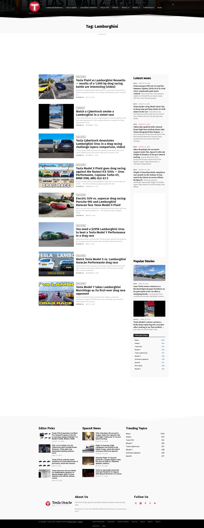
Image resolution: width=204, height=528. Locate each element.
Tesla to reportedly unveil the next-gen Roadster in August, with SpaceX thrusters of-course (109, 472)
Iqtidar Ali (80, 97)
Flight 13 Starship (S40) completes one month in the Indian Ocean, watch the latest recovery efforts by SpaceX (108, 448)
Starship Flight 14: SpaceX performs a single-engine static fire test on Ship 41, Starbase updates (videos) (108, 460)
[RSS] (155, 503)
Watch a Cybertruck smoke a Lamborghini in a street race (95, 113)
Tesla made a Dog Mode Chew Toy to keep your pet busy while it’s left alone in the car (149, 109)
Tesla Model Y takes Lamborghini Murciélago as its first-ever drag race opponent (100, 290)
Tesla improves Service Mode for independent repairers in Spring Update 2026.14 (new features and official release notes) (64, 474)
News (135, 83)
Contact (80, 522)
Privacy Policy (72, 522)
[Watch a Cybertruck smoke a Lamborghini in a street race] (56, 116)
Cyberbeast (80, 108)
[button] (173, 4)
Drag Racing (81, 77)
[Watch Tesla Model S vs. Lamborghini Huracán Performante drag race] (56, 264)
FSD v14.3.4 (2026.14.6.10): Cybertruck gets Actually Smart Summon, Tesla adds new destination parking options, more (64, 449)
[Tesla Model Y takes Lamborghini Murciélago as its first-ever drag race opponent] (56, 293)
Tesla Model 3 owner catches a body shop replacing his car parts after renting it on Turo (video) (148, 324)
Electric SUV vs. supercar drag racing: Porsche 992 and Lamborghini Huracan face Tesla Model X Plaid (101, 202)
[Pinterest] (150, 503)
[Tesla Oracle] (34, 7)
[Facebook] (145, 503)
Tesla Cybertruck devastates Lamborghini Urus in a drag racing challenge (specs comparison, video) (100, 144)
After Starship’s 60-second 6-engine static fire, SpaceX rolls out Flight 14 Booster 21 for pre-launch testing (108, 436)
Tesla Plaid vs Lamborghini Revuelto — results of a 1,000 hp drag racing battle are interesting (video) (100, 83)
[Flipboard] (140, 503)
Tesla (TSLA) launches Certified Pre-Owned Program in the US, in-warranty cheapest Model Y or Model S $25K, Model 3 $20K (65, 436)
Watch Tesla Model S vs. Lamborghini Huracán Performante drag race (101, 260)
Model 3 (136, 319)
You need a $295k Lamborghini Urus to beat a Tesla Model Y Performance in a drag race (100, 232)
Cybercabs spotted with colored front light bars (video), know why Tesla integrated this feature (148, 129)
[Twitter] (135, 503)
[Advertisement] (102, 51)
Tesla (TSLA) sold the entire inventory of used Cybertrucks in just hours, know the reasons (65, 461)
